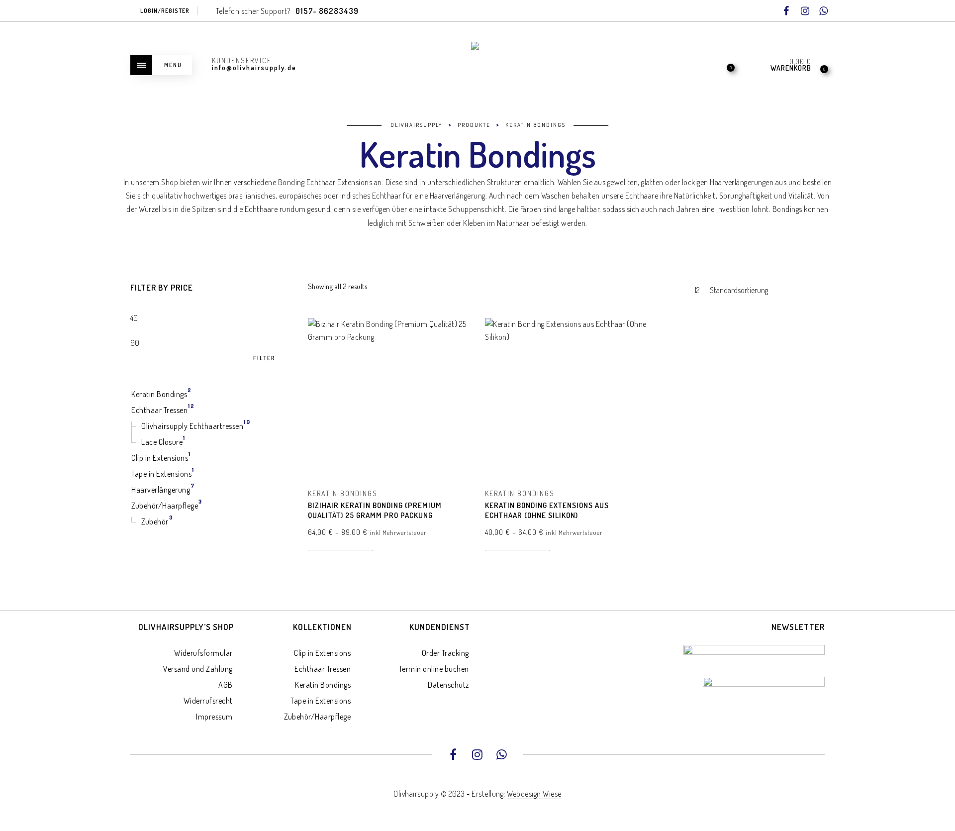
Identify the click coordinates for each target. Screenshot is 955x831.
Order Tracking (445, 653)
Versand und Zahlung (198, 669)
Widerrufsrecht (208, 701)
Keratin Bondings (343, 493)
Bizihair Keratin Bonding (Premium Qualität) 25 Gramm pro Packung (375, 510)
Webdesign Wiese (534, 794)
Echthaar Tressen (322, 669)
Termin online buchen (434, 669)
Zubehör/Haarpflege (317, 717)
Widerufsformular (203, 653)
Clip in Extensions (322, 653)
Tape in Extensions (320, 701)
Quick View (455, 339)
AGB (225, 685)
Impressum (214, 717)
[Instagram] (804, 11)
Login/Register (165, 10)
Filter (264, 358)
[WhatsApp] (823, 11)
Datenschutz (448, 685)
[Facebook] (786, 11)
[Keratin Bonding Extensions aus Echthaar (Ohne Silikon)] (566, 399)
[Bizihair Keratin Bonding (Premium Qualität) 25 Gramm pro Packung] (389, 399)
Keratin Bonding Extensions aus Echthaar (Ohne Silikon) (547, 510)
